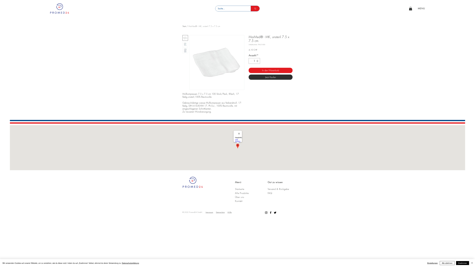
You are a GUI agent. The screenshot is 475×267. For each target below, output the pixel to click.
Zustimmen (462, 263)
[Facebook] (270, 212)
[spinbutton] (254, 61)
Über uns (239, 197)
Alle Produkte (242, 193)
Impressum (209, 212)
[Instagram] (266, 212)
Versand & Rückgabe (278, 189)
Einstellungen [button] (432, 263)
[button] (410, 8)
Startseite (239, 189)
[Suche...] (255, 8)
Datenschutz (220, 212)
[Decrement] (251, 61)
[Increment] (257, 61)
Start (184, 26)
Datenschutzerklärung (130, 263)
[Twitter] (275, 212)
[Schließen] (472, 263)
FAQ (270, 193)
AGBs (229, 212)
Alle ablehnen (447, 263)
